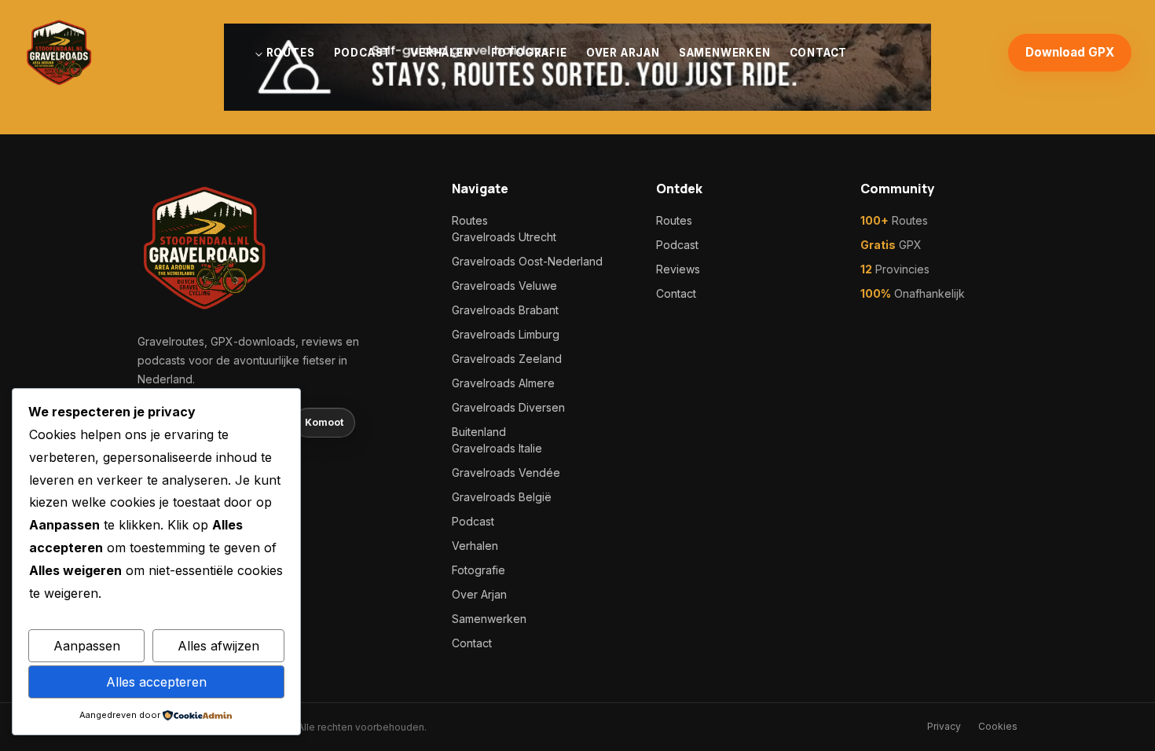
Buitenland (479, 431)
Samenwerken (725, 52)
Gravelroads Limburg (505, 334)
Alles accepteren (156, 682)
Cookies (998, 726)
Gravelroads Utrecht (504, 237)
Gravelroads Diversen (508, 407)
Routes (290, 52)
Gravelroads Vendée (506, 472)
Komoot (324, 422)
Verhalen (440, 52)
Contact (819, 52)
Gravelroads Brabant (505, 310)
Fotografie (529, 52)
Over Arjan (623, 52)
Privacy (944, 726)
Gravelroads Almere (503, 383)
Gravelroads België (502, 497)
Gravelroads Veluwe (504, 285)
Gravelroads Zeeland (507, 358)
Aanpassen (86, 646)
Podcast (363, 52)
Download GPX (1069, 52)
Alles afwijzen (218, 646)
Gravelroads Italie (497, 448)
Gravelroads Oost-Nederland (527, 261)
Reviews (678, 269)
